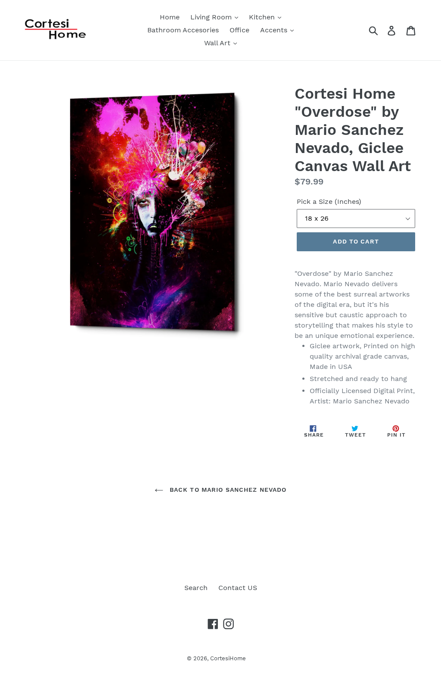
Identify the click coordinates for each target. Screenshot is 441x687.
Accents (274, 30)
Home (170, 17)
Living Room (212, 17)
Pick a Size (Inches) (329, 201)
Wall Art (218, 43)
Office (239, 30)
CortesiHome (228, 658)
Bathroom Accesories (183, 30)
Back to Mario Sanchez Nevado (227, 489)
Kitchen (263, 17)
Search (196, 588)
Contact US (237, 588)
